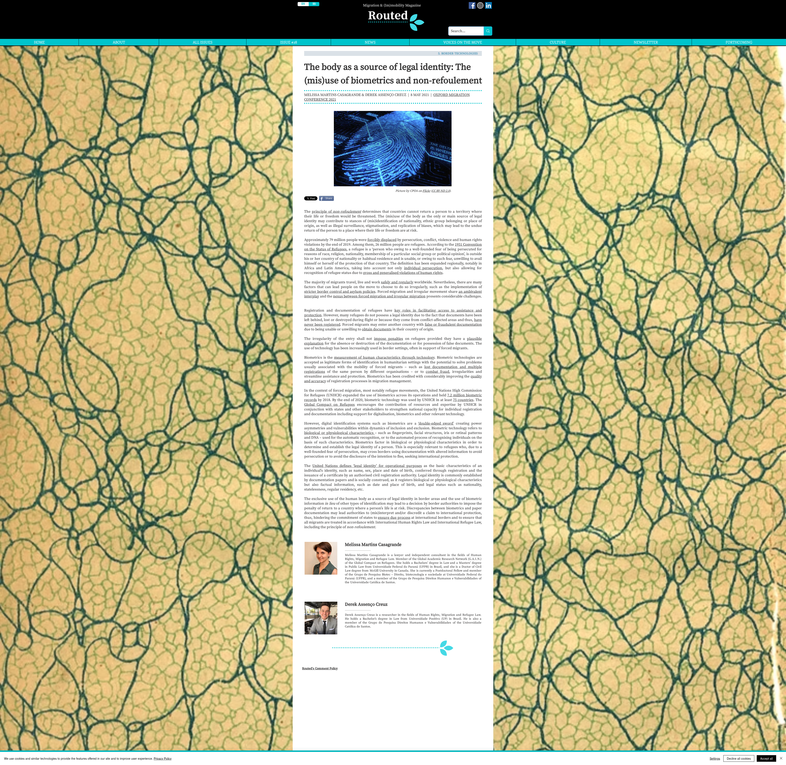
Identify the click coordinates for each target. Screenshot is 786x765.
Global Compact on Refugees (329, 404)
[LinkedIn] (488, 5)
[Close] (781, 758)
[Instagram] (480, 5)
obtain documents (377, 329)
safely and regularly (397, 282)
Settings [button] (715, 758)
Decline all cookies (739, 758)
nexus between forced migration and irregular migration (379, 296)
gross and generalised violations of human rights (403, 272)
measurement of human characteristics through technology (384, 357)
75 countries (463, 400)
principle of (336, 211)
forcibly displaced (381, 239)
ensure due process (394, 517)
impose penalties (388, 338)
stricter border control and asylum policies (339, 291)
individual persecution (423, 268)
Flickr (426, 191)
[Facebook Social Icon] (472, 5)
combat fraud (437, 371)
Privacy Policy (163, 758)
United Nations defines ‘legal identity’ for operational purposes (367, 465)
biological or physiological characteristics (339, 433)
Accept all (766, 758)
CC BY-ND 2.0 (440, 191)
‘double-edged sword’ (436, 423)
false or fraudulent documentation (453, 324)
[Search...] (488, 31)
